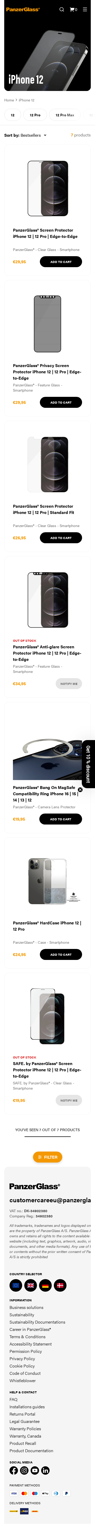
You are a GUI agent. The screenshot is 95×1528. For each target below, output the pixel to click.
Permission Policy (26, 1351)
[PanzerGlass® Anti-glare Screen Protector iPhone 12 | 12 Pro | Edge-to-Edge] (47, 626)
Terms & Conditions (27, 1337)
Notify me (68, 683)
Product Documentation (31, 1450)
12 (13, 114)
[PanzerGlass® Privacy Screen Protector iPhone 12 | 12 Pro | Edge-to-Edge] (47, 348)
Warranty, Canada (25, 1436)
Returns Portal (22, 1414)
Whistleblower (23, 1380)
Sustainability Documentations (37, 1322)
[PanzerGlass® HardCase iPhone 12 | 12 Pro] (47, 903)
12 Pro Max (65, 114)
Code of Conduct (25, 1373)
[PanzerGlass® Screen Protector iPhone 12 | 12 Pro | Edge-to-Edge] (47, 210)
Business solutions (26, 1307)
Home (9, 99)
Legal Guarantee (25, 1421)
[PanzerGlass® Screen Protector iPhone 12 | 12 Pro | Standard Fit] (47, 486)
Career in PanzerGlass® (30, 1329)
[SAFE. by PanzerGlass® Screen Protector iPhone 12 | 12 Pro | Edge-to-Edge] (47, 1043)
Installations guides (27, 1407)
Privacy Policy (22, 1358)
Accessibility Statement (31, 1344)
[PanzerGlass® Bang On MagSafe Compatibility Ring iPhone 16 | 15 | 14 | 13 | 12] (47, 767)
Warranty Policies (25, 1429)
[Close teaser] (80, 789)
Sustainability (22, 1315)
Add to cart (61, 261)
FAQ (13, 1399)
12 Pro (35, 114)
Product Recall (23, 1443)
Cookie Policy (22, 1366)
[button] (88, 764)
